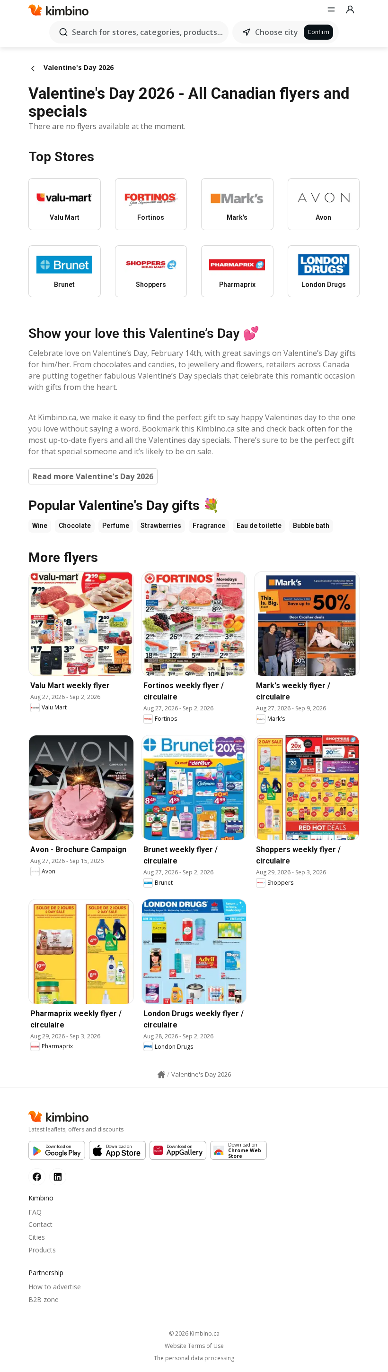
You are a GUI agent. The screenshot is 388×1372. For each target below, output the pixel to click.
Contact (40, 1224)
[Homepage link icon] (161, 1075)
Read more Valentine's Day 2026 (93, 476)
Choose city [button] (276, 32)
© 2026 (194, 1333)
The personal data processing (194, 1358)
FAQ (35, 1212)
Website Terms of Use (194, 1346)
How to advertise (54, 1286)
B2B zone (43, 1299)
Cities (36, 1237)
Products (42, 1249)
